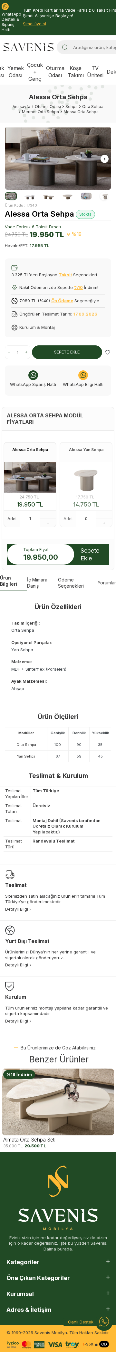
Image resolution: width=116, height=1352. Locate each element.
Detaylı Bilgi (16, 909)
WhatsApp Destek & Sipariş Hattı (11, 22)
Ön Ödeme (62, 300)
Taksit (65, 274)
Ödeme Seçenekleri (71, 583)
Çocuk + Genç (35, 72)
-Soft (87, 1344)
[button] (11, 159)
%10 (78, 287)
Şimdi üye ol (34, 23)
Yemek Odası (15, 71)
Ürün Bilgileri (8, 581)
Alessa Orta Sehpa (30, 449)
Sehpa (71, 106)
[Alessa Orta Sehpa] (30, 477)
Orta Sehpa (92, 106)
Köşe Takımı (76, 71)
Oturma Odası (55, 71)
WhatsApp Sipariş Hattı (33, 384)
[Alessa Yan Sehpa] (86, 477)
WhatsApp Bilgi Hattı (83, 384)
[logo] (28, 47)
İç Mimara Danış (37, 583)
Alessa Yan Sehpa (86, 449)
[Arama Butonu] (65, 47)
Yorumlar (107, 582)
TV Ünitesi (95, 71)
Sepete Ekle (67, 351)
